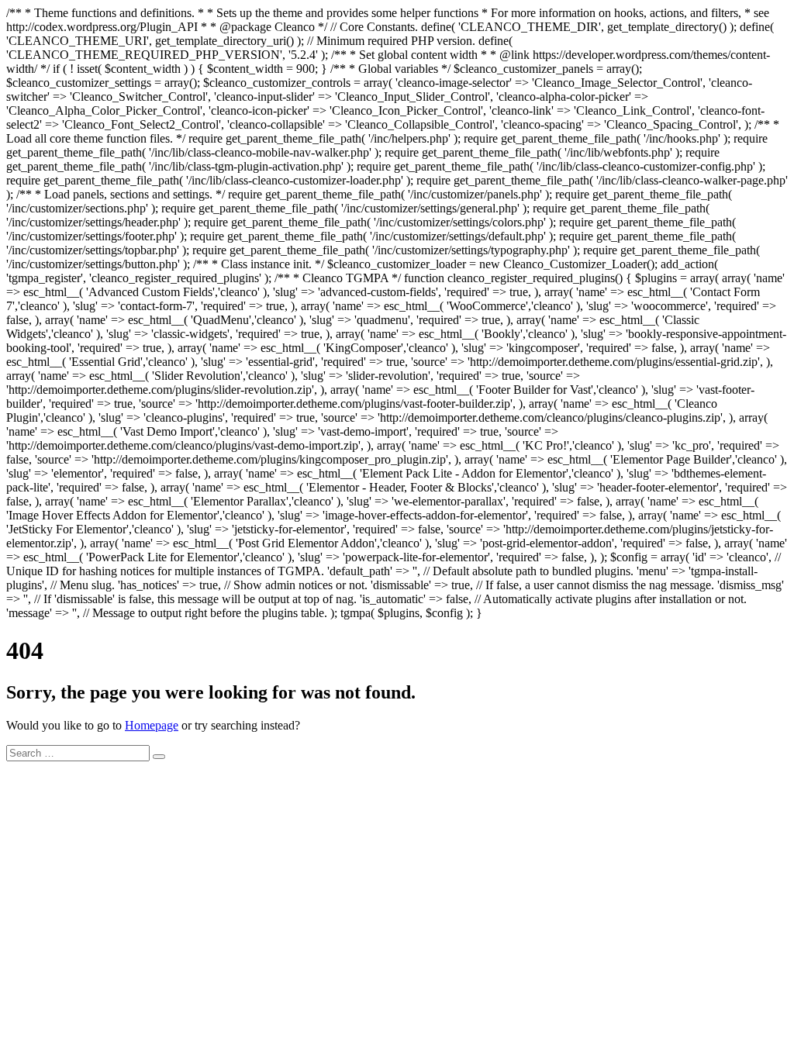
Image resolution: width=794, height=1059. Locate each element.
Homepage (151, 725)
